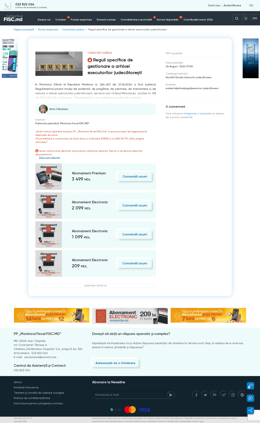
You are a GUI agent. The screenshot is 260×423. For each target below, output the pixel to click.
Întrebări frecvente (26, 387)
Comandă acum (134, 176)
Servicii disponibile (169, 18)
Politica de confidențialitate (32, 398)
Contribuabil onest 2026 (198, 19)
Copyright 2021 (20, 421)
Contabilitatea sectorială (138, 18)
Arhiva (18, 382)
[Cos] (246, 18)
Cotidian (62, 18)
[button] (248, 385)
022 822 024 (24, 4)
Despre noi (44, 19)
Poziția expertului (81, 19)
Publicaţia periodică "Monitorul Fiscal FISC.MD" (62, 123)
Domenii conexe (106, 19)
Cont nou (214, 5)
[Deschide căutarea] (236, 18)
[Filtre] (255, 18)
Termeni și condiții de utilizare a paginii (39, 392)
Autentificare (232, 5)
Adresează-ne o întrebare (115, 363)
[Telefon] (7, 5)
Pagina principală (24, 29)
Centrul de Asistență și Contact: (40, 365)
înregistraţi (190, 113)
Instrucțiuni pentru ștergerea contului (38, 403)
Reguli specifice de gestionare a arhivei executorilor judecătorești (127, 29)
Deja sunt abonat (49, 157)
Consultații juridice (73, 29)
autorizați (205, 113)
